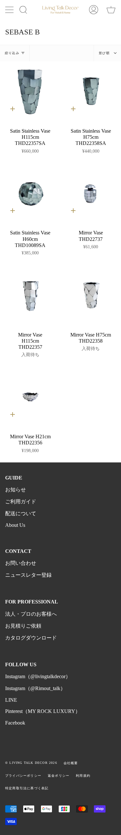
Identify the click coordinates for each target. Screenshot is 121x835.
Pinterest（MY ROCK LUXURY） (42, 711)
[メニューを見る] (10, 9)
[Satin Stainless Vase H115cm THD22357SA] (30, 91)
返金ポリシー (58, 775)
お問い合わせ (20, 563)
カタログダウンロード (31, 637)
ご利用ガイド (20, 501)
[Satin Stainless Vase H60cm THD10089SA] (30, 193)
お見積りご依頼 (23, 626)
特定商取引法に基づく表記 (26, 788)
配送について (20, 513)
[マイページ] (93, 9)
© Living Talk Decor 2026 (31, 762)
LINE (11, 700)
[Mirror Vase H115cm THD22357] (30, 295)
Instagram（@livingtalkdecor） (38, 676)
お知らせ (15, 489)
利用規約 (83, 775)
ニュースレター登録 (28, 575)
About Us (15, 525)
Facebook (15, 723)
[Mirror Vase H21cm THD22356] (30, 397)
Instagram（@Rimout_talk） (35, 688)
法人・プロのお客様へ (31, 614)
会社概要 (71, 763)
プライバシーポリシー (23, 775)
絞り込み (12, 53)
